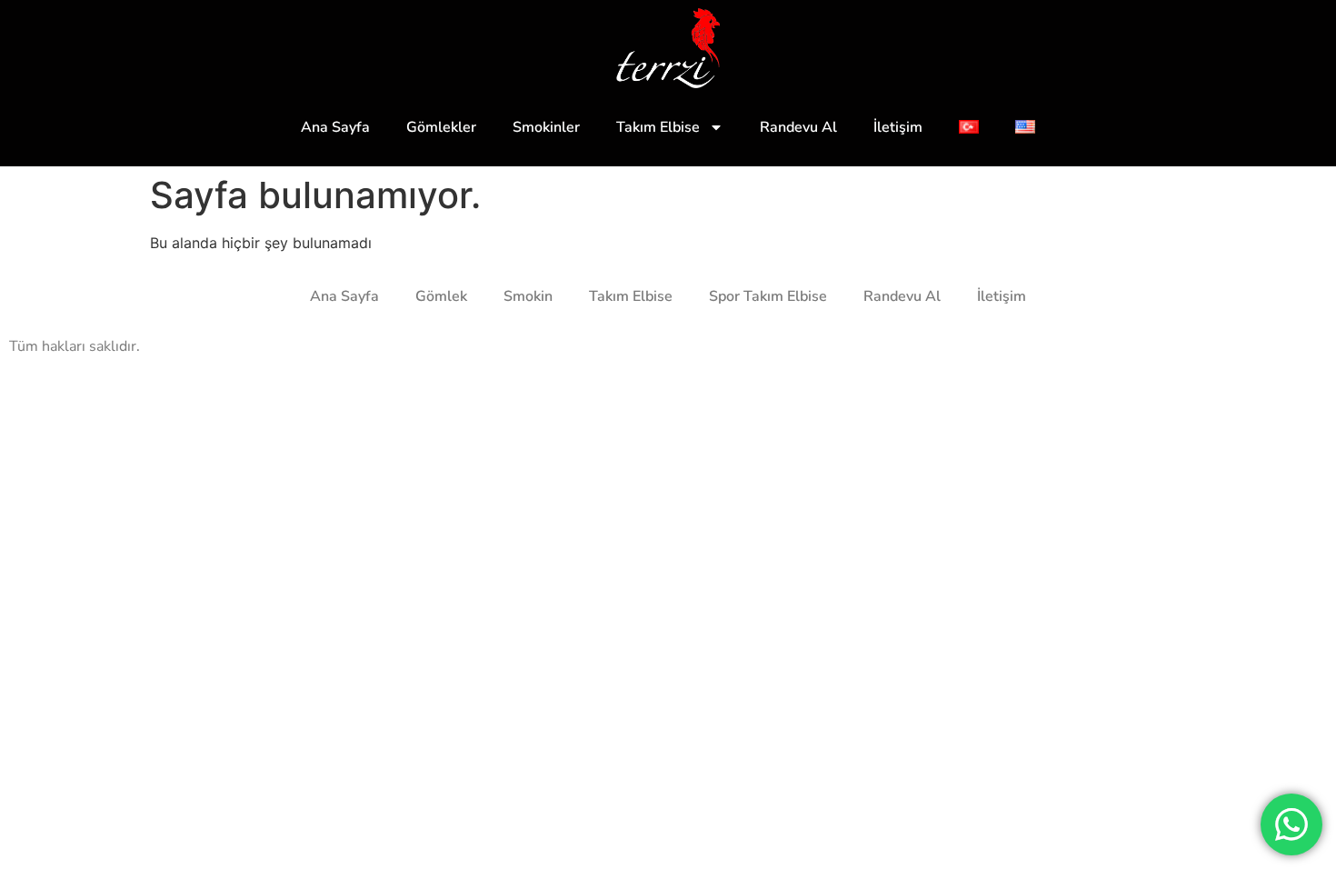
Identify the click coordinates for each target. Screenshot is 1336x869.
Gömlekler (441, 127)
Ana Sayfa (335, 127)
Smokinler (546, 127)
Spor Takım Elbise (768, 296)
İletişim (897, 127)
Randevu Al (798, 127)
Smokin (528, 296)
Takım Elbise (658, 127)
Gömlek (441, 296)
